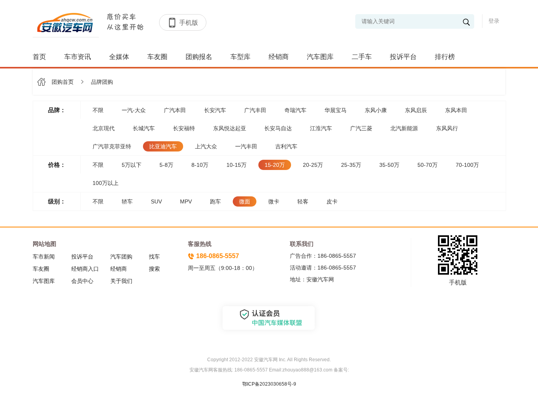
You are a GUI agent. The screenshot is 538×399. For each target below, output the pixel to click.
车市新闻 (44, 256)
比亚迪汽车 (163, 146)
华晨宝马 (336, 110)
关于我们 (121, 281)
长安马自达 (278, 128)
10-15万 (236, 165)
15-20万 (275, 165)
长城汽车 (144, 128)
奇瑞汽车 (295, 110)
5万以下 (131, 165)
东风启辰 (416, 110)
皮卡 (332, 201)
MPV (186, 201)
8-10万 (199, 165)
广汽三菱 (361, 128)
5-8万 (166, 165)
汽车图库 (320, 57)
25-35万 (351, 165)
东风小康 (376, 110)
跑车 (215, 201)
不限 (98, 110)
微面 (244, 201)
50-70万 (427, 165)
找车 (154, 256)
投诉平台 (403, 57)
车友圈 (157, 57)
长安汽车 (215, 110)
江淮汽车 (321, 128)
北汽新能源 (404, 128)
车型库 (240, 57)
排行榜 (445, 57)
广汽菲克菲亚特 (112, 146)
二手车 (362, 57)
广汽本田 (175, 110)
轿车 (127, 201)
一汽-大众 (134, 110)
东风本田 (456, 110)
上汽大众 (206, 146)
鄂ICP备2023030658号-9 (269, 384)
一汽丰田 (246, 146)
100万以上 (106, 183)
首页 (39, 57)
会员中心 (82, 281)
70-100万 (467, 165)
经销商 (279, 57)
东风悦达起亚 (229, 128)
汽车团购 (121, 256)
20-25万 (313, 165)
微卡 (273, 201)
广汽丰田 (255, 110)
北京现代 (104, 128)
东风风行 (447, 128)
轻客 (302, 201)
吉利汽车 (286, 146)
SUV (156, 201)
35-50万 (389, 165)
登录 (493, 21)
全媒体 (119, 57)
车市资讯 (77, 57)
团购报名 (199, 57)
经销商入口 (85, 269)
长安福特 (184, 128)
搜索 (154, 269)
